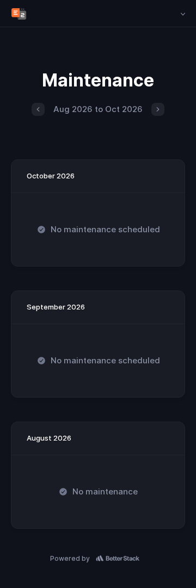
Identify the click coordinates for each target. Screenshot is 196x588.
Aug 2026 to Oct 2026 (98, 109)
